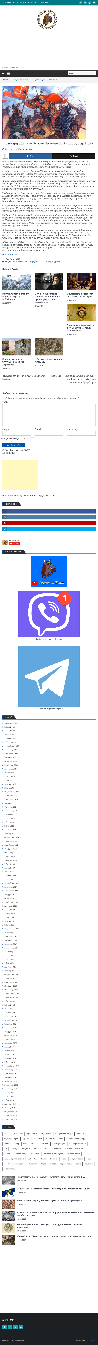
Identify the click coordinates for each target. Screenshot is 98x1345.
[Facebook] (80, 2)
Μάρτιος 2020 (10, 1016)
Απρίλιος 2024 (10, 830)
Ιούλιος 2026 (9, 727)
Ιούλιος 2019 (9, 1047)
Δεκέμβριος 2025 (11, 754)
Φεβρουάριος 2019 (11, 1066)
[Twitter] (94, 2)
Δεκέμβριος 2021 (11, 936)
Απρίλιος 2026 (10, 738)
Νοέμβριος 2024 (10, 803)
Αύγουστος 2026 (10, 723)
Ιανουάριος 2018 (10, 1115)
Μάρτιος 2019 (9, 1062)
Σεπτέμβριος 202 (10, 1119)
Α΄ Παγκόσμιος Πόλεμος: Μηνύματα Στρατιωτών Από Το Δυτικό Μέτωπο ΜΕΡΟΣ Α (54, 1236)
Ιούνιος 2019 (9, 1051)
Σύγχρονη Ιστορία (76, 1159)
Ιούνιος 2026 (9, 731)
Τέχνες (89, 1159)
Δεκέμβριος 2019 (11, 1028)
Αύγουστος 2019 (10, 1043)
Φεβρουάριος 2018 (11, 1112)
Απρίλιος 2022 (10, 921)
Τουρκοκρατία (19, 1164)
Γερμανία (25, 1139)
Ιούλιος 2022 (9, 910)
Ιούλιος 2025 (9, 773)
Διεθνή (16, 1144)
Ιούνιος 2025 (9, 776)
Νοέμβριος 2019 (10, 1032)
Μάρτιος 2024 (10, 834)
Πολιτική (53, 1159)
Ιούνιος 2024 (9, 822)
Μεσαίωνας (21, 1154)
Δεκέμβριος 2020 (11, 982)
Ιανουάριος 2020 (11, 1024)
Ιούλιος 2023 (9, 864)
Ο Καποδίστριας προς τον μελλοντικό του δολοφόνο (80, 295)
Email (38, 429)
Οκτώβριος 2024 (10, 807)
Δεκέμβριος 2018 (11, 1073)
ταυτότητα (89, 1164)
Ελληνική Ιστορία (58, 1144)
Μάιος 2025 (9, 780)
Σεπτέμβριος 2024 (11, 811)
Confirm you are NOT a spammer (16, 451)
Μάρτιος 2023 (10, 879)
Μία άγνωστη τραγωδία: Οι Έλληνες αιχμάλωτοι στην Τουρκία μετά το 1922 (51, 1177)
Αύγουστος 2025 (10, 769)
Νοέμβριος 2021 (10, 940)
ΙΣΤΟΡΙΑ (21, 149)
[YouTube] (89, 2)
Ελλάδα (45, 1144)
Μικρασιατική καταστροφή (53, 1154)
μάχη (49, 262)
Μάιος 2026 (9, 735)
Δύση (25, 1144)
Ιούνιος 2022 (9, 914)
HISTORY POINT (10, 254)
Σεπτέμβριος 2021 (11, 948)
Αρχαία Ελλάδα (17, 1134)
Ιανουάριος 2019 (10, 1070)
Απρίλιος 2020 (10, 1013)
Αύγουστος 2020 (11, 997)
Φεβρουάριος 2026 (11, 746)
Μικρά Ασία (34, 1154)
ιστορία (8, 262)
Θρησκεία (26, 1149)
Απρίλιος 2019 (10, 1058)
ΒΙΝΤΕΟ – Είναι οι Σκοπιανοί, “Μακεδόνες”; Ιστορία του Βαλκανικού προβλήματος (54, 1189)
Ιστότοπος (72, 429)
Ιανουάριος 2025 (10, 795)
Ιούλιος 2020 (9, 1001)
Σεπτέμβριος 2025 (11, 765)
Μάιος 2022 (9, 917)
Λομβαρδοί (42, 262)
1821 (6, 1134)
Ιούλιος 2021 (9, 955)
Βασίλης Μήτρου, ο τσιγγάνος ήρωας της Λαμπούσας (13, 362)
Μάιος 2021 (9, 963)
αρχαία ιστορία (66, 1164)
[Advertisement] (47, 48)
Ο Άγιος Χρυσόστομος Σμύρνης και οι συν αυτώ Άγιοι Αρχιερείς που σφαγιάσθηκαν (47, 298)
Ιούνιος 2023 (9, 868)
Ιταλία (36, 1149)
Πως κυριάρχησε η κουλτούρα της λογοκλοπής (31, 2)
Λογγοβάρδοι (33, 262)
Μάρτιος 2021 (9, 971)
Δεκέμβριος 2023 (11, 845)
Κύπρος (45, 1149)
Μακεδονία (8, 1154)
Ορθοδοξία (32, 1159)
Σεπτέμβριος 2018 (11, 1085)
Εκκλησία (34, 1144)
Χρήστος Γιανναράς (48, 1164)
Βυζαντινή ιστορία (11, 1139)
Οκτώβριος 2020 (11, 990)
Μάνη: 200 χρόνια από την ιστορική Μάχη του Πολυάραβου (15, 297)
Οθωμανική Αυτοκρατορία (14, 1159)
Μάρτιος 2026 (10, 742)
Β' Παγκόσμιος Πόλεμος (64, 1134)
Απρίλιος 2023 (10, 875)
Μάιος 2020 (9, 1009)
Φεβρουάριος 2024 (11, 837)
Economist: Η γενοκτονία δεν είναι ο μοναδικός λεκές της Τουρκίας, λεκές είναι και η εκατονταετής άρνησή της (73, 379)
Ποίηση (43, 1159)
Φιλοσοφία (32, 1164)
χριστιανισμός (9, 1169)
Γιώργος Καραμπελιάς (54, 1139)
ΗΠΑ (5, 1149)
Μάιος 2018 (9, 1100)
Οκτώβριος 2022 (10, 898)
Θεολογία (14, 1149)
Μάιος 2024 (9, 826)
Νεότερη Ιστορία (73, 1154)
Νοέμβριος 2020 (10, 986)
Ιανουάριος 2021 (10, 978)
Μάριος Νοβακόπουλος (74, 1149)
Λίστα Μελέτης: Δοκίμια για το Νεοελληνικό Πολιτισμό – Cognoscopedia (49, 1201)
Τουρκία (7, 1164)
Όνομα (5, 429)
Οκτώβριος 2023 (10, 853)
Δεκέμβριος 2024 (11, 799)
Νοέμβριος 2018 (10, 1077)
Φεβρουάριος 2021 (11, 974)
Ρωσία (63, 1159)
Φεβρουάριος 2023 (11, 883)
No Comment (33, 149)
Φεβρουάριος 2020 (11, 1020)
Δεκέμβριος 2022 (11, 891)
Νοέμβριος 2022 (10, 894)
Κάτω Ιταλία (22, 262)
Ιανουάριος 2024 (10, 841)
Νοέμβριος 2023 (10, 849)
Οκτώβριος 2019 (10, 1035)
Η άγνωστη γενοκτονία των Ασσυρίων (48, 360)
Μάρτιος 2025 (10, 788)
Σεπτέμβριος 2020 (11, 994)
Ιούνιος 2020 (9, 1005)
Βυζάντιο (80, 1134)
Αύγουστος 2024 (10, 815)
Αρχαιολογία (32, 1134)
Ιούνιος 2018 (9, 1096)
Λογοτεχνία (56, 1149)
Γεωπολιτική (37, 1139)
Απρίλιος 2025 (10, 784)
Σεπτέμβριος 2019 (11, 1039)
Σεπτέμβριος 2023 (11, 856)
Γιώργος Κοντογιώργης (76, 1139)
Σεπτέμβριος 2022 (11, 902)
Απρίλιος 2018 (10, 1104)
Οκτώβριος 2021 (10, 944)
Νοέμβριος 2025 (10, 757)
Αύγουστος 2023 (10, 860)
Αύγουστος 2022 (10, 906)
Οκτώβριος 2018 (10, 1081)
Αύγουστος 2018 (10, 1089)
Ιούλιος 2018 (9, 1093)
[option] (35, 2)
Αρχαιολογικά (46, 1134)
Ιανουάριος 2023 (10, 887)
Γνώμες (6, 1144)
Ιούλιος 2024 (9, 818)
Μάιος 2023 (9, 872)
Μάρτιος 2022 (10, 925)
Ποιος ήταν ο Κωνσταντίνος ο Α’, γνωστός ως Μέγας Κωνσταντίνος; (81, 328)
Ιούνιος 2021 (9, 959)
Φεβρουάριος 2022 (11, 929)
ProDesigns (92, 1340)
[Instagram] (85, 2)
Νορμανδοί (56, 262)
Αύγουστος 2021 (10, 952)
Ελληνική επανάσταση (77, 1144)
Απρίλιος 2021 (10, 967)
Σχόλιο (6, 402)
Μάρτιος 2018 (9, 1108)
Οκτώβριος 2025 (10, 761)
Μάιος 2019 (9, 1054)
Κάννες (14, 262)
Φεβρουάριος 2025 (11, 792)
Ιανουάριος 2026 (10, 750)
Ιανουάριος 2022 (10, 933)
